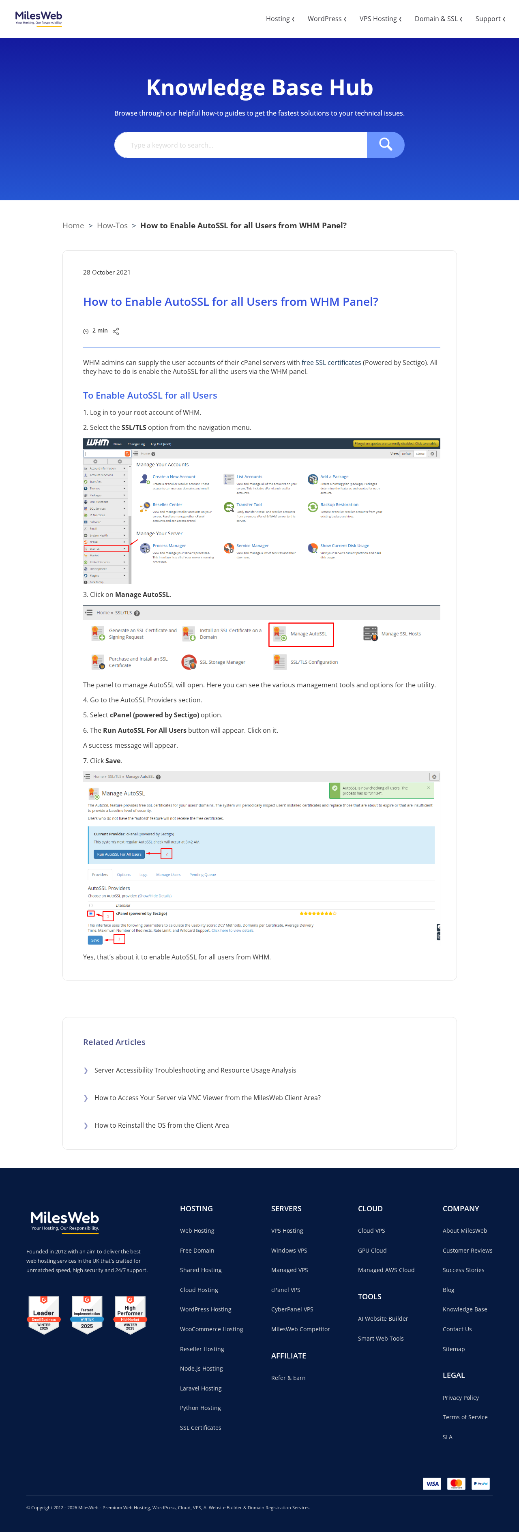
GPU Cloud (372, 1250)
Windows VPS (289, 1250)
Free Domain (197, 1250)
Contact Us (457, 1329)
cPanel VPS (285, 1290)
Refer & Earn (288, 1378)
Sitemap (454, 1349)
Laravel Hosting (201, 1388)
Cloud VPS (371, 1230)
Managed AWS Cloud (386, 1270)
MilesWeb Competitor (300, 1329)
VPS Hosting (287, 1230)
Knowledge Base (465, 1309)
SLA (448, 1437)
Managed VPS (289, 1270)
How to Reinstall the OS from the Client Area (156, 1125)
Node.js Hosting (201, 1368)
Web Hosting (197, 1230)
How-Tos (112, 225)
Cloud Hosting (199, 1290)
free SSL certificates (331, 362)
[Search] (386, 145)
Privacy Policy (461, 1397)
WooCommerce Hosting (211, 1329)
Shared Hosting (201, 1270)
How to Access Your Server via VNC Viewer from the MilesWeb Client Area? (202, 1097)
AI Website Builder (383, 1318)
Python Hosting (200, 1408)
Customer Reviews (468, 1250)
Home (73, 225)
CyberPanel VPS (292, 1309)
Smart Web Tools (381, 1338)
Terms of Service (465, 1417)
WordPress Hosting (206, 1309)
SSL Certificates (200, 1427)
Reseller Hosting (202, 1349)
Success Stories (464, 1270)
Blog (449, 1290)
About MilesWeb (465, 1230)
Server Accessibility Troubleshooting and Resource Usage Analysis (189, 1070)
